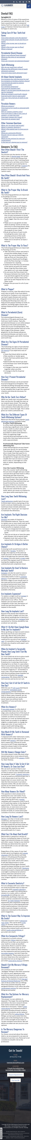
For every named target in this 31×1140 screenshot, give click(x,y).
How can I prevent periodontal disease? (15, 61)
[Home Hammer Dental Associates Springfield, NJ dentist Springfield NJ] (7, 5)
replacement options (8, 988)
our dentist (5, 350)
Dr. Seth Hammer (14, 900)
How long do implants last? (10, 88)
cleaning (25, 166)
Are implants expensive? (9, 86)
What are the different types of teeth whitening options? (14, 70)
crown (23, 558)
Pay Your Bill (15, 1080)
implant (6, 558)
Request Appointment (15, 1075)
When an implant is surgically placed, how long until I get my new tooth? (14, 95)
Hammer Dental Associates (20, 1124)
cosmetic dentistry (19, 889)
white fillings (19, 1014)
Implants (4, 519)
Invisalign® (5, 895)
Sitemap (26, 1127)
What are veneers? (7, 106)
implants (22, 619)
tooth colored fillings (14, 930)
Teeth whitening (7, 501)
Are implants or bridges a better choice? (15, 81)
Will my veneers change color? (12, 111)
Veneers (4, 819)
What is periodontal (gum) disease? (13, 55)
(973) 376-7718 (15, 1057)
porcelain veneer (9, 709)
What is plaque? (6, 49)
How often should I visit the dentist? (14, 38)
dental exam (16, 156)
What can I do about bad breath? (12, 125)
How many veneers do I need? (11, 117)
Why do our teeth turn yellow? (12, 67)
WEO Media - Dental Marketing (12, 1126)
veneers (13, 740)
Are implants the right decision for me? (15, 79)
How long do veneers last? (10, 119)
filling (13, 940)
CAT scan (15, 688)
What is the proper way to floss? (12, 47)
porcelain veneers (7, 953)
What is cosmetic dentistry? (11, 127)
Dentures (25, 868)
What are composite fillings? (11, 133)
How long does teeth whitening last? (14, 73)
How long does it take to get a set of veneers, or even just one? (14, 114)
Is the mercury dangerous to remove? (14, 142)
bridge (13, 551)
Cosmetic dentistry (22, 774)
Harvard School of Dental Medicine (14, 980)
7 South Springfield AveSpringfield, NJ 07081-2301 (16, 1069)
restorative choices (15, 961)
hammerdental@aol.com (15, 1062)
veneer (22, 799)
